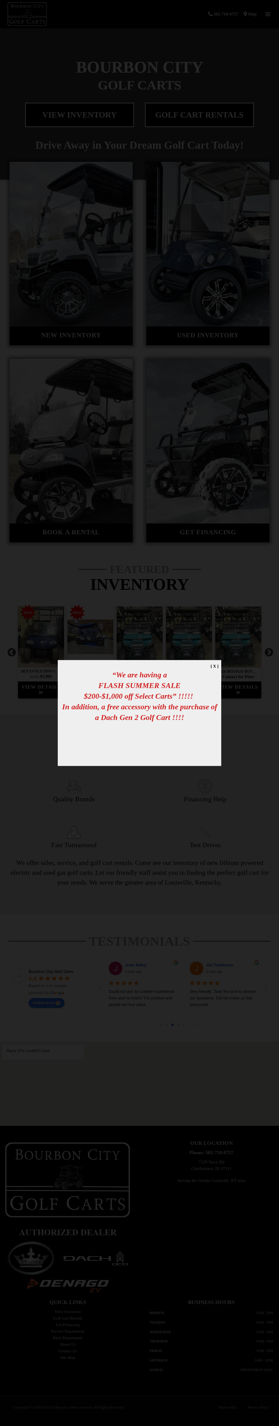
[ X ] (215, 666)
